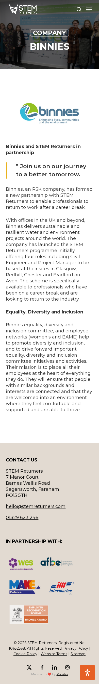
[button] (89, 9)
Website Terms (54, 654)
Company (49, 32)
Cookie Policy (25, 654)
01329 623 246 (22, 517)
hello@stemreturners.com (35, 506)
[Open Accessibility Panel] (87, 672)
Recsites (62, 674)
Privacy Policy (75, 648)
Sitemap (78, 654)
